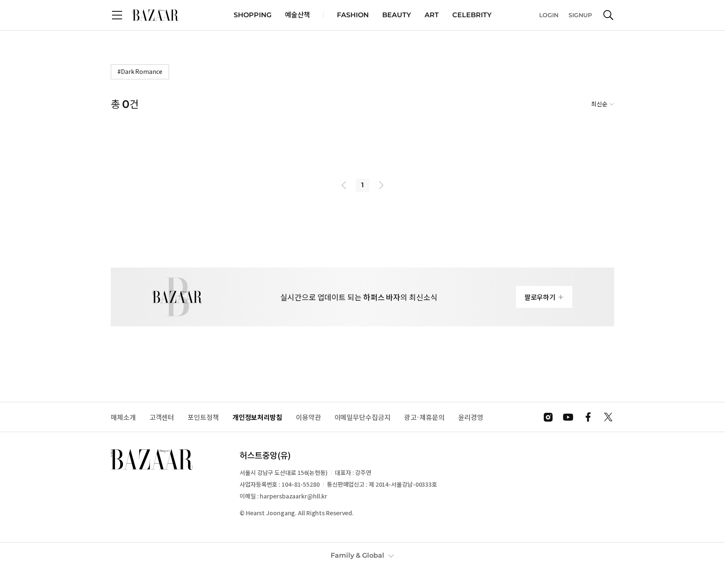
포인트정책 (203, 417)
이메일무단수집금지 (362, 417)
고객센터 (162, 417)
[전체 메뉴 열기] (117, 15)
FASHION (353, 15)
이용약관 (308, 417)
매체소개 (123, 417)
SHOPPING (252, 15)
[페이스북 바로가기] (588, 417)
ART (432, 15)
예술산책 (297, 15)
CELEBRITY (472, 15)
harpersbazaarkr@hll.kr (293, 496)
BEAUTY (396, 15)
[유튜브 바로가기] (568, 417)
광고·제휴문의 (424, 417)
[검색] (608, 15)
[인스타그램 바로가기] (548, 417)
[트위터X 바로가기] (608, 417)
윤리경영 (470, 417)
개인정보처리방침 (257, 417)
